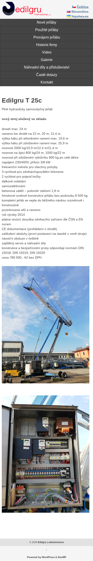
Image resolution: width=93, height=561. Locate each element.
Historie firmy (46, 45)
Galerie (47, 60)
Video (46, 52)
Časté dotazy (46, 75)
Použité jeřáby (46, 30)
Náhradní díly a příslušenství (46, 67)
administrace (56, 542)
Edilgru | (43, 542)
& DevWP (60, 557)
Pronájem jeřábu (46, 37)
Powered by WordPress (41, 557)
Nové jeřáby (46, 22)
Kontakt (47, 82)
